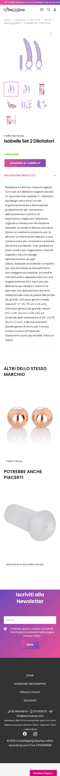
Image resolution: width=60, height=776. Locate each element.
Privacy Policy (30, 692)
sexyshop (20, 19)
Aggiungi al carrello (25, 163)
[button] (48, 9)
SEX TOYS (35, 19)
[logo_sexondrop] (14, 9)
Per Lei (47, 19)
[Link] (54, 9)
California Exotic (14, 136)
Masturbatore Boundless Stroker (25, 564)
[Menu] (41, 10)
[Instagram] (35, 734)
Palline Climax (14, 461)
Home (7, 19)
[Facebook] (25, 734)
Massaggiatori (12, 23)
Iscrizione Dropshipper (30, 684)
